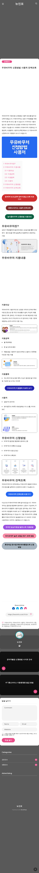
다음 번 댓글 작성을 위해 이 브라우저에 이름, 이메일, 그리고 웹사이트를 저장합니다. (19, 734)
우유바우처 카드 (15, 626)
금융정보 (7, 61)
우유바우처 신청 (31, 623)
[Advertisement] (19, 31)
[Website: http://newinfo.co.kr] (19, 646)
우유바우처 (8, 623)
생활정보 (5, 765)
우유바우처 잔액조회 (23, 624)
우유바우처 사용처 (19, 623)
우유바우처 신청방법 (9, 624)
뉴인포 (19, 3)
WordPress (24, 810)
